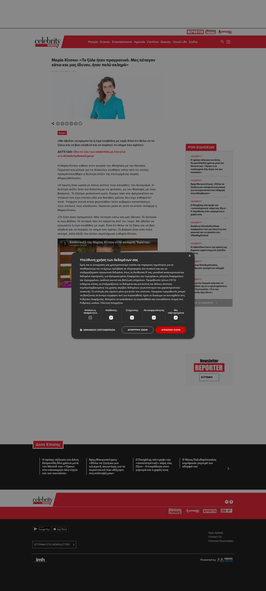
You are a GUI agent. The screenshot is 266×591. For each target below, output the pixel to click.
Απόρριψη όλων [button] (137, 329)
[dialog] (133, 295)
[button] (97, 330)
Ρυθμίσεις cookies (89, 303)
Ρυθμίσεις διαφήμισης (92, 299)
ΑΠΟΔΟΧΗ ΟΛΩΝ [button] (170, 329)
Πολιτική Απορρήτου (111, 303)
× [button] (189, 256)
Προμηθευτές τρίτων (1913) (161, 280)
